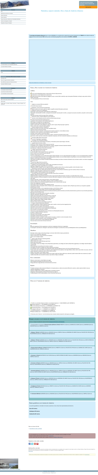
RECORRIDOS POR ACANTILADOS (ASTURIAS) (10, 469)
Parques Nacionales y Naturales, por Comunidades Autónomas (10, 19)
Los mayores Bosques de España (6, 66)
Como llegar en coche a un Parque (35, 428)
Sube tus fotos (31, 451)
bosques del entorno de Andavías (56, 321)
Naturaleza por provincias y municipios (7, 13)
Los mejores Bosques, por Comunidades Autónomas (9, 64)
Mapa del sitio (45, 471)
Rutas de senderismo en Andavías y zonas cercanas (40, 82)
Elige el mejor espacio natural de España (7, 99)
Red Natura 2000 (3, 78)
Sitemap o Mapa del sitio (58, 437)
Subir (49, 471)
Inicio (1, 11)
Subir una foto (88, 7)
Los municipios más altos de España (6, 89)
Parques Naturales (4, 17)
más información (87, 454)
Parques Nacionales (4, 15)
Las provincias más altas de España (6, 91)
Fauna (2, 72)
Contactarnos (51, 435)
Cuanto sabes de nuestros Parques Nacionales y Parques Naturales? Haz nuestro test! (87, 3)
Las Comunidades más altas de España (7, 93)
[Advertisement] (62, 22)
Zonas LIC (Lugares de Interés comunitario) (7, 80)
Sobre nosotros (53, 471)
